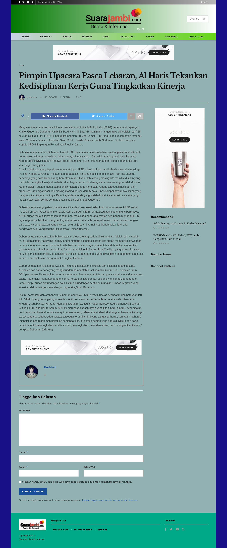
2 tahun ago (162, 243)
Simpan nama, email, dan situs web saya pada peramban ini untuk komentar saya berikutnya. (77, 481)
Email (23, 466)
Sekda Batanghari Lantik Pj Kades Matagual (179, 223)
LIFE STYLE (196, 36)
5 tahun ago (162, 228)
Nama (23, 452)
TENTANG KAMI (59, 529)
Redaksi (33, 97)
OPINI (106, 36)
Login (205, 2)
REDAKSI (102, 529)
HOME (25, 36)
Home (22, 65)
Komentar (24, 410)
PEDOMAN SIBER (83, 529)
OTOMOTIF (126, 36)
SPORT (150, 36)
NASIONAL (171, 36)
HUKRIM (87, 36)
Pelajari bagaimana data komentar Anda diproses (109, 500)
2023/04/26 (51, 97)
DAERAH (45, 36)
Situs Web (90, 467)
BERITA (67, 36)
